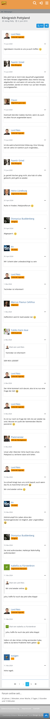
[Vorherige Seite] (15, 684)
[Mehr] (45, 44)
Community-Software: (17, 715)
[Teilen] (46, 26)
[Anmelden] (40, 3)
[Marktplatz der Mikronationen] (4, 3)
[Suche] (34, 3)
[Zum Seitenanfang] (46, 715)
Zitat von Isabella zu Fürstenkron (22, 626)
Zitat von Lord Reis (16, 347)
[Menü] (46, 3)
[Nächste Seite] (35, 684)
